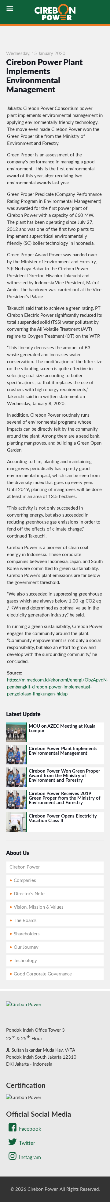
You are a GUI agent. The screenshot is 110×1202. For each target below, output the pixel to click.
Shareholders (27, 934)
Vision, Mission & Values (39, 907)
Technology (25, 960)
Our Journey (26, 947)
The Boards (25, 920)
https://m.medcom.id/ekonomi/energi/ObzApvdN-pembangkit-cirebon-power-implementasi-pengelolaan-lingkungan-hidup (57, 687)
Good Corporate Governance (43, 974)
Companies (25, 880)
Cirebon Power (24, 867)
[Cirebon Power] (55, 12)
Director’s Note (29, 894)
